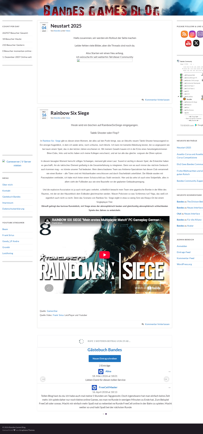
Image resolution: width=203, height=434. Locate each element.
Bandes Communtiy (186, 61)
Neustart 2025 (66, 26)
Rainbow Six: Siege (52, 141)
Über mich (7, 184)
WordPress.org (184, 264)
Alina (108, 371)
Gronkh (6, 247)
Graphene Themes (27, 430)
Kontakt (6, 190)
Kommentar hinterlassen (157, 99)
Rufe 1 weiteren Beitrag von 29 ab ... (108, 341)
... (170, 370)
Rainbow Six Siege (70, 113)
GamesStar (52, 311)
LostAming (7, 253)
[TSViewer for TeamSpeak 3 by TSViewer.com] (186, 125)
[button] (42, 379)
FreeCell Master (108, 387)
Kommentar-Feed (185, 258)
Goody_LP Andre (10, 241)
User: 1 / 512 (184, 64)
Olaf (179, 213)
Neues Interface (195, 207)
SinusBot (189, 99)
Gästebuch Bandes (105, 349)
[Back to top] (196, 427)
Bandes (57, 30)
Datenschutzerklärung (13, 208)
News (68, 30)
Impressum (7, 202)
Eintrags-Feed (183, 252)
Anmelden (182, 246)
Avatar (190, 225)
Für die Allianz (194, 219)
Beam (5, 229)
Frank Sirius (58, 315)
